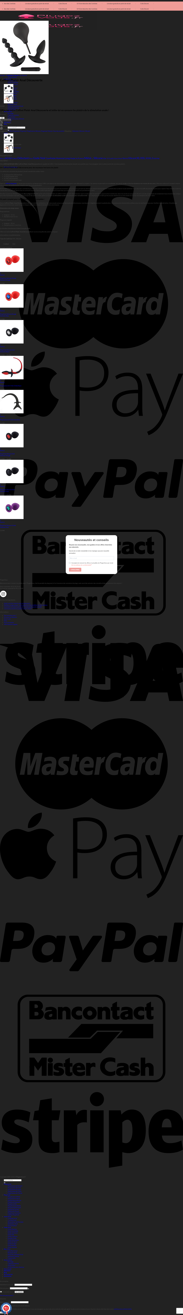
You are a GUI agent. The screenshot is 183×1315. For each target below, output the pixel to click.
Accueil (2, 75)
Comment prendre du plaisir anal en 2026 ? (18, 609)
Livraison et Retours (10, 617)
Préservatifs (12, 1258)
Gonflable (51, 158)
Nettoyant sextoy (13, 108)
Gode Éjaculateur (13, 1240)
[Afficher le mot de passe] (28, 1288)
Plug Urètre (11, 117)
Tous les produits (58, 131)
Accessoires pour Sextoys (16, 119)
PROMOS (7, 1271)
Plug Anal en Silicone (20, 75)
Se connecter (19, 1292)
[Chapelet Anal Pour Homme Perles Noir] (8, 93)
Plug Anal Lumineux (14, 1213)
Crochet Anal (12, 1220)
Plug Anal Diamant (14, 1202)
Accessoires (8, 1260)
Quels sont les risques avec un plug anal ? (17, 603)
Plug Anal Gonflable (14, 1206)
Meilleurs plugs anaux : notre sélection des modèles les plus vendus (25, 605)
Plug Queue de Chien (14, 1191)
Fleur (31, 158)
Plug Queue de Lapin (14, 1189)
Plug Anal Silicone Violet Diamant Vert (8, 526)
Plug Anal (9, 75)
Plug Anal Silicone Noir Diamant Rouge (7, 454)
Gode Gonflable (13, 82)
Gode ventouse (13, 1233)
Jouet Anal (7, 1216)
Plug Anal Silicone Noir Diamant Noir (7, 490)
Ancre (2, 158)
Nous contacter (9, 622)
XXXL (149, 158)
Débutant (75, 131)
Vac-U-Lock (108, 158)
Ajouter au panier (5, 120)
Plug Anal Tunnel (13, 1209)
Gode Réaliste (12, 1229)
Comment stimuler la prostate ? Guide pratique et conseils (23, 607)
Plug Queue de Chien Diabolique (10, 386)
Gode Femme (12, 1245)
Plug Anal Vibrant (47, 131)
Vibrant (87, 131)
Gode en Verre (12, 1242)
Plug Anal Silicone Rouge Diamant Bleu (8, 315)
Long (67, 158)
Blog (5, 1272)
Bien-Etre (7, 1249)
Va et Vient (118, 158)
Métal (87, 158)
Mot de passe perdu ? (7, 1295)
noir (92, 158)
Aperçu (2, 275)
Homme (60, 158)
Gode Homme (12, 1247)
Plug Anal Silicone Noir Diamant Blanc (7, 351)
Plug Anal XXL (12, 1204)
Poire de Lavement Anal (15, 106)
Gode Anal (7, 1227)
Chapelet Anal (12, 1218)
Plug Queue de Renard (15, 1186)
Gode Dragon (12, 1243)
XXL (142, 158)
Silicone (81, 131)
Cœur (14, 158)
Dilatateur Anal (13, 1224)
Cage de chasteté (13, 115)
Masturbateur (12, 77)
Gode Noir (39, 158)
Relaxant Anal (12, 104)
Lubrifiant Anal (12, 1251)
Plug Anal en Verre (14, 1198)
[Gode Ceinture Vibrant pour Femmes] (8, 103)
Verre (125, 158)
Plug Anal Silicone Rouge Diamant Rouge (8, 279)
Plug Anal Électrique (14, 1207)
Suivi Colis (7, 619)
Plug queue (7, 1184)
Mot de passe (5, 1288)
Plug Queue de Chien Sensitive (10, 420)
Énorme (155, 158)
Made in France (77, 158)
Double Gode (12, 1238)
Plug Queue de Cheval (15, 1193)
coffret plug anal (10, 183)
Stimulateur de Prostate (15, 1222)
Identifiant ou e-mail (7, 1284)
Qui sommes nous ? (10, 615)
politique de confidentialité (123, 1309)
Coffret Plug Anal (13, 131)
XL (138, 158)
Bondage (10, 113)
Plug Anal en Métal (14, 1197)
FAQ (5, 621)
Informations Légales (11, 624)
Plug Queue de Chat (14, 1187)
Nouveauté (7, 1269)
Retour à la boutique (14, 148)
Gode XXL (11, 1234)
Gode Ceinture (12, 1236)
